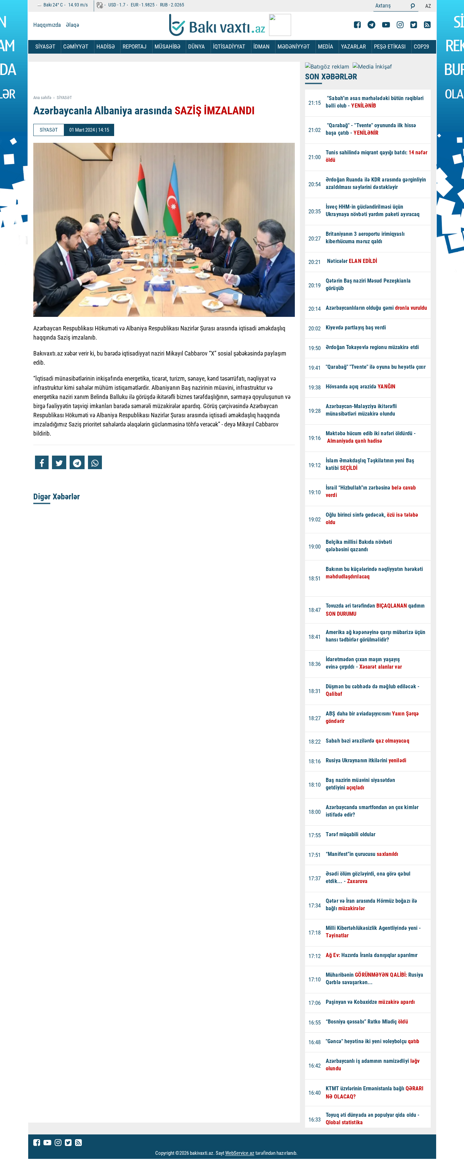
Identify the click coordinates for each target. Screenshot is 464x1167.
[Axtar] (412, 5)
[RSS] (427, 25)
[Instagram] (400, 25)
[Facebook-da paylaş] (41, 462)
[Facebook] (357, 25)
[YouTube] (386, 25)
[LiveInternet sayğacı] (304, 1153)
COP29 (421, 46)
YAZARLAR (353, 46)
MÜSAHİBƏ (167, 46)
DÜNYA (196, 46)
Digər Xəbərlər (56, 496)
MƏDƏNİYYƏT (294, 46)
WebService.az (239, 1153)
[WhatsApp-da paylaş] (95, 462)
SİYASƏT (45, 46)
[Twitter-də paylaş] (59, 462)
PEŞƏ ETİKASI (390, 46)
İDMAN (261, 46)
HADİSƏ (105, 46)
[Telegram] (371, 25)
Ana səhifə (42, 97)
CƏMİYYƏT (75, 46)
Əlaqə (72, 24)
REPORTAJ (134, 46)
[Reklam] (169, 79)
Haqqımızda (47, 24)
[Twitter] (413, 25)
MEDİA (325, 46)
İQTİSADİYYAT (229, 46)
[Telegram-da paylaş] (77, 462)
